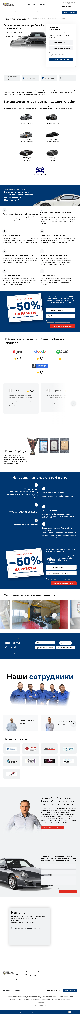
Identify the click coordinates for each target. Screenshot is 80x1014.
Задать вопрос (67, 892)
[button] (73, 403)
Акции (48, 12)
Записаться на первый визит (64, 583)
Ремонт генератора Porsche (57, 18)
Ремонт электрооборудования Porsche (34, 18)
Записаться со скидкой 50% (62, 326)
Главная (5, 18)
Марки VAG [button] (18, 12)
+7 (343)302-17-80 (69, 6)
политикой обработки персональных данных (60, 55)
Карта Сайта (33, 975)
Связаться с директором (52, 827)
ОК (70, 1012)
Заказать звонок (69, 12)
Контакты (6, 14)
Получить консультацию (60, 59)
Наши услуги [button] (29, 12)
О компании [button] (7, 12)
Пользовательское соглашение (23, 979)
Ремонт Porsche (15, 18)
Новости (39, 12)
